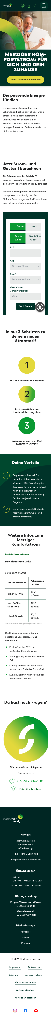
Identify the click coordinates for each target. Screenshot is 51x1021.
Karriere (25, 943)
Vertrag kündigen (25, 990)
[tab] (25, 554)
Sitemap (13, 975)
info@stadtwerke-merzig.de (26, 860)
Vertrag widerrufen (25, 998)
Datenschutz (35, 967)
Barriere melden (33, 975)
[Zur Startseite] (7, 7)
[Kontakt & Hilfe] (22, 6)
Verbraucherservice (25, 983)
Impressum (15, 967)
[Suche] (35, 5)
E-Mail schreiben (30, 789)
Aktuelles (25, 932)
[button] (44, 5)
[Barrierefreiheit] (29, 6)
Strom (25, 938)
